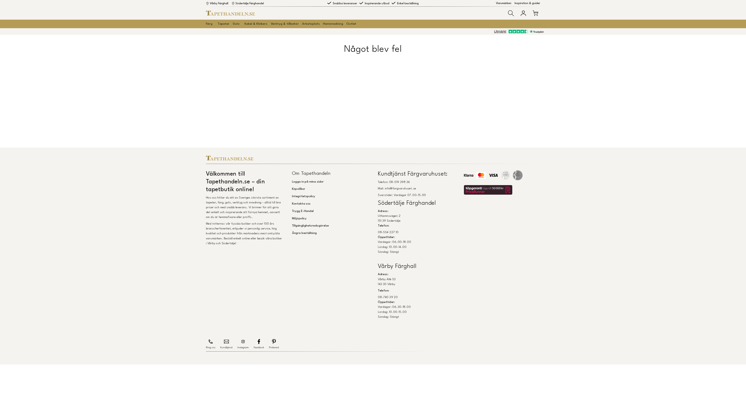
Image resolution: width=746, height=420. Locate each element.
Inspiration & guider (527, 3)
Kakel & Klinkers (256, 23)
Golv (236, 23)
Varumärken (503, 3)
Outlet (351, 23)
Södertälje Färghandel (249, 3)
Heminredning (333, 23)
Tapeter (224, 23)
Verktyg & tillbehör (285, 23)
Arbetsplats (311, 23)
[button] (511, 13)
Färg (209, 23)
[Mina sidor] (523, 13)
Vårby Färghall (219, 3)
